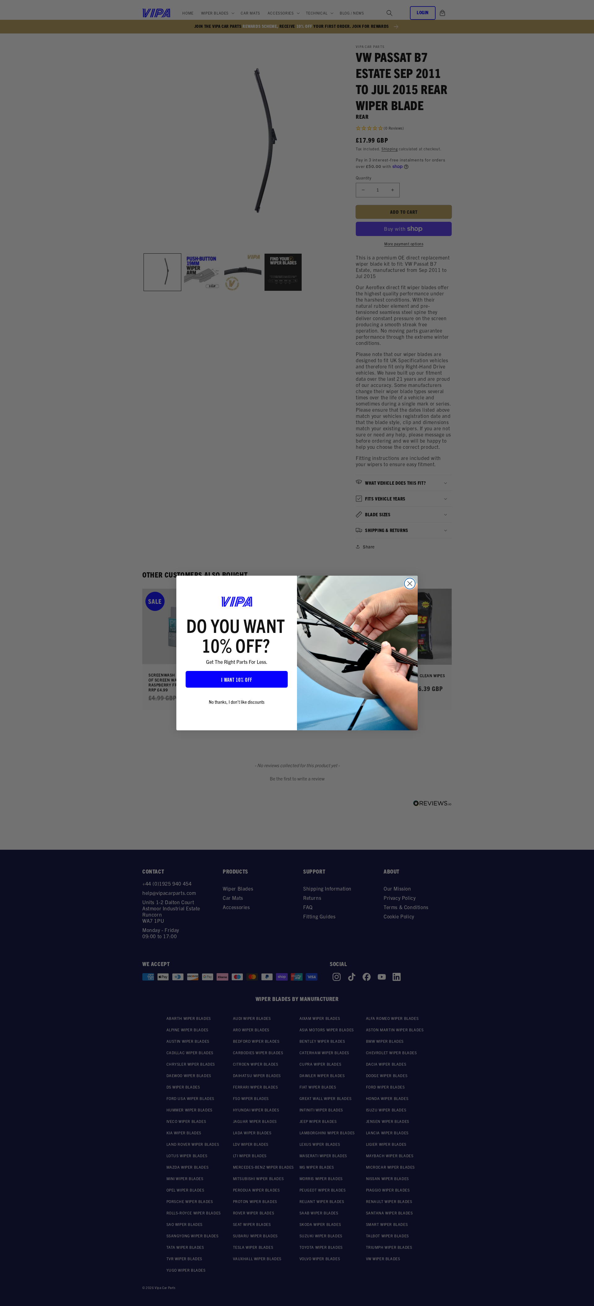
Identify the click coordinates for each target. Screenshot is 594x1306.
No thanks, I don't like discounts (237, 701)
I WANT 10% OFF (236, 679)
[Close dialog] (409, 583)
